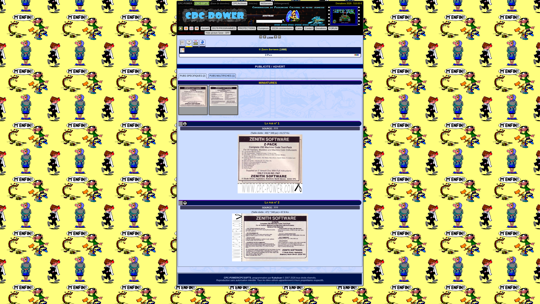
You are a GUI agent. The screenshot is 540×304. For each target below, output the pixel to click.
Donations (321, 28)
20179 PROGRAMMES (224, 28)
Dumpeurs (263, 28)
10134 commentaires (282, 28)
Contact (309, 28)
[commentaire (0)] (202, 43)
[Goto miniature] (181, 125)
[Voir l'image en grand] (270, 192)
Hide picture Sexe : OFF (218, 33)
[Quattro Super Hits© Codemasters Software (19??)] (343, 25)
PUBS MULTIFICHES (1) (222, 76)
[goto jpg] (193, 113)
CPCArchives (239, 3)
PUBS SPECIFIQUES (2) (192, 76)
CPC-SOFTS (201, 3)
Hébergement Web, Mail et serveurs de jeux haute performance (270, 283)
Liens (299, 28)
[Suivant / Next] (185, 125)
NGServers (266, 3)
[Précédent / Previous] (185, 204)
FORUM (333, 28)
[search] (283, 20)
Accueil (205, 28)
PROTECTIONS (247, 28)
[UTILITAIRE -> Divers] (182, 51)
